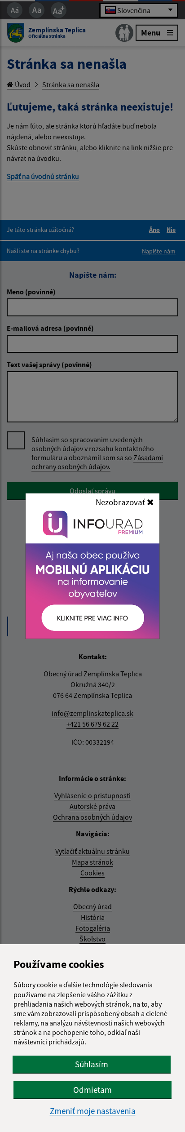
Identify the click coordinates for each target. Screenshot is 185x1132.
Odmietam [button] (92, 1089)
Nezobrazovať (121, 502)
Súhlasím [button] (91, 1064)
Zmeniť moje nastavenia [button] (93, 1111)
